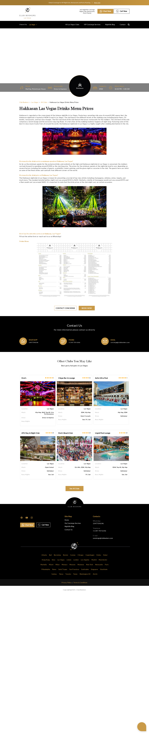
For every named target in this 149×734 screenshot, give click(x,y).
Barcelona (57, 555)
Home (67, 520)
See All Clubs (75, 488)
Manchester (103, 560)
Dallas (99, 555)
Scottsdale (85, 569)
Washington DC (85, 574)
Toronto (68, 574)
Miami (51, 565)
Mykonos (81, 565)
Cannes (72, 555)
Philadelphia (45, 569)
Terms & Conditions (80, 582)
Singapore (94, 569)
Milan (57, 565)
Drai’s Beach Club (65, 433)
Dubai (105, 555)
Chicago (80, 555)
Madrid (94, 560)
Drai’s (24, 378)
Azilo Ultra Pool (101, 378)
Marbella (44, 565)
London (76, 560)
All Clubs (44, 102)
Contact (122, 24)
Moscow (72, 565)
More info (97, 2)
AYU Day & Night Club (30, 433)
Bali (50, 555)
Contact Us (69, 530)
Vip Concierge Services (73, 523)
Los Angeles (85, 560)
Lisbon (69, 560)
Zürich (95, 574)
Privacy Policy (67, 582)
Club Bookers (24, 102)
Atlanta (44, 555)
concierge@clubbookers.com (120, 342)
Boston (65, 555)
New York (89, 565)
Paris (106, 565)
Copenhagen (90, 555)
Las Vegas (32, 24)
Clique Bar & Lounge (66, 378)
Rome (54, 569)
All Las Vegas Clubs (72, 24)
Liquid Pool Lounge (102, 433)
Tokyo (61, 574)
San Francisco (74, 569)
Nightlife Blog (110, 24)
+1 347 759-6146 (74, 342)
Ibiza (53, 560)
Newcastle (99, 565)
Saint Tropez (62, 569)
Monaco (64, 565)
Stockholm (104, 569)
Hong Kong (46, 560)
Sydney (54, 574)
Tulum (75, 574)
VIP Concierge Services (92, 24)
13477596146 (33, 342)
